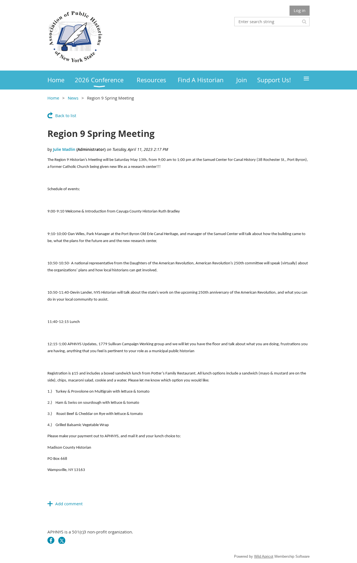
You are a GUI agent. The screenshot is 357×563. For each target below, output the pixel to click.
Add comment (69, 503)
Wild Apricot (263, 556)
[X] (61, 540)
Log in (299, 10)
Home (53, 98)
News (73, 98)
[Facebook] (50, 540)
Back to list (65, 115)
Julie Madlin (64, 149)
